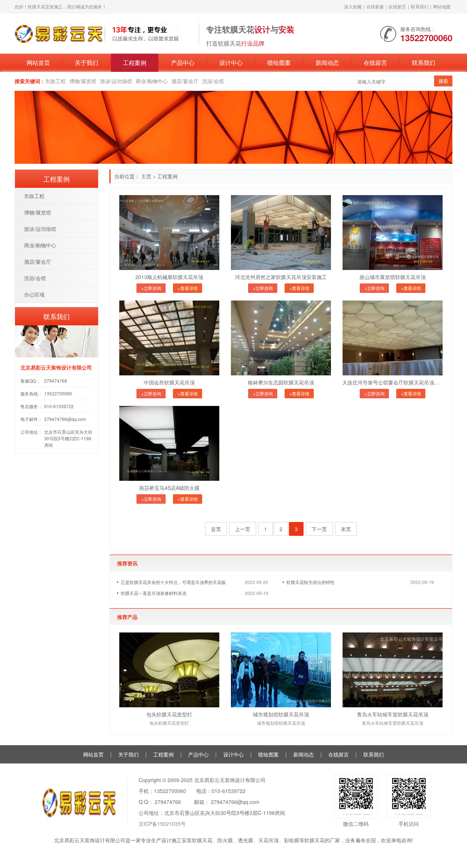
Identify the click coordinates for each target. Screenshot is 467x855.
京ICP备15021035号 (162, 823)
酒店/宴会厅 (184, 81)
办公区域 (34, 294)
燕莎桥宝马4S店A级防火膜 (169, 487)
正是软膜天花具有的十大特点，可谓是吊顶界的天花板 (173, 582)
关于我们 (86, 62)
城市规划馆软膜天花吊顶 (281, 714)
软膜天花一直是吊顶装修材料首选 (153, 593)
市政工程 (55, 81)
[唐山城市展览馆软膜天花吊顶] (392, 232)
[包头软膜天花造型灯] (169, 670)
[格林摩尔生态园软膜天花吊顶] (281, 338)
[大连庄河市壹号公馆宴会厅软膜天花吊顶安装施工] (392, 338)
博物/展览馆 (82, 81)
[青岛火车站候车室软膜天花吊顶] (392, 670)
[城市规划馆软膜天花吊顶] (281, 670)
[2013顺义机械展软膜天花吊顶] (169, 232)
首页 (216, 529)
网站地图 (442, 6)
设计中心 (231, 62)
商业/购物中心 (152, 81)
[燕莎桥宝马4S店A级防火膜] (169, 443)
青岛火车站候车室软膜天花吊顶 (392, 714)
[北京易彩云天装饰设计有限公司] (103, 32)
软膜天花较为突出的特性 (310, 582)
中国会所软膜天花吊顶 (169, 382)
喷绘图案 (279, 62)
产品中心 (182, 62)
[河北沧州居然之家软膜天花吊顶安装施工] (281, 232)
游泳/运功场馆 (116, 81)
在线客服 (375, 6)
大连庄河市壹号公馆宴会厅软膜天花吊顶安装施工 (392, 382)
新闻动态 (327, 62)
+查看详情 (188, 288)
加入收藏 (353, 6)
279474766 (55, 381)
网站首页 (38, 62)
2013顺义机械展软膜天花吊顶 (169, 277)
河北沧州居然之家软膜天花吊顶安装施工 (281, 277)
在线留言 (397, 6)
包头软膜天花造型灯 (169, 714)
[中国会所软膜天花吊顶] (169, 338)
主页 (146, 176)
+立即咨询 (151, 288)
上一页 (242, 529)
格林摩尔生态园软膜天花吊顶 (281, 382)
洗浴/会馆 (213, 81)
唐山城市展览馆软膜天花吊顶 (392, 277)
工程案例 (134, 62)
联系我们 (419, 6)
